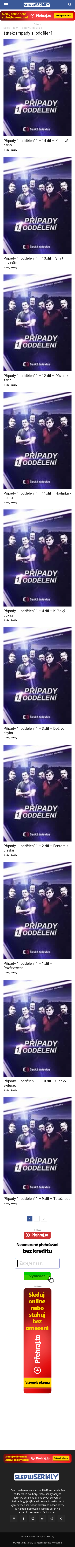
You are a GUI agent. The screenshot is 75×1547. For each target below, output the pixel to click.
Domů (6, 27)
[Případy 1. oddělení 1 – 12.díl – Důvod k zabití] (37, 323)
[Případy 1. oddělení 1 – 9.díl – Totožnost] (37, 1145)
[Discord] (13, 1518)
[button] (6, 4)
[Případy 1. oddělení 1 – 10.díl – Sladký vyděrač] (37, 1028)
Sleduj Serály (10, 149)
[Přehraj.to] (37, 16)
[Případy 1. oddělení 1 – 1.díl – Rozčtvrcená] (37, 910)
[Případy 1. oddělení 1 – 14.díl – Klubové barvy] (37, 87)
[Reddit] (51, 1518)
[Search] (70, 4)
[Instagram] (32, 1518)
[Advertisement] (37, 1415)
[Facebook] (23, 1518)
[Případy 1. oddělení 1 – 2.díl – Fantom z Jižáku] (37, 793)
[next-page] (44, 1218)
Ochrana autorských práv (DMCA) (37, 1536)
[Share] (61, 1518)
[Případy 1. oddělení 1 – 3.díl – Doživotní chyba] (37, 675)
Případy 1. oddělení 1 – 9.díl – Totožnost (36, 1199)
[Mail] (42, 1518)
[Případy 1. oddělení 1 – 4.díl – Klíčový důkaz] (37, 558)
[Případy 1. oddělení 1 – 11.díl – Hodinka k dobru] (37, 440)
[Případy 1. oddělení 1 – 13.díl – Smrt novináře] (37, 205)
